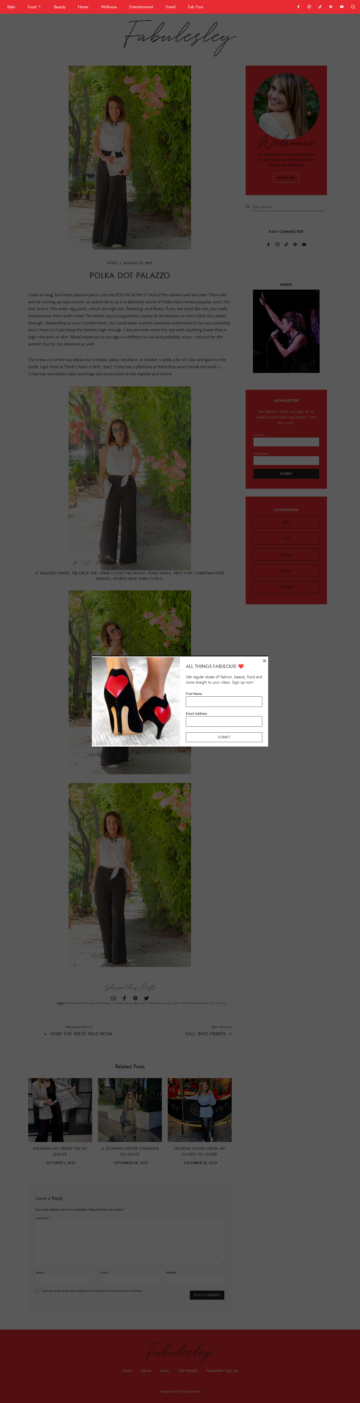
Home (83, 7)
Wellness (109, 7)
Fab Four (196, 7)
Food (32, 7)
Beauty (59, 7)
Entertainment (141, 7)
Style (11, 7)
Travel (171, 7)
